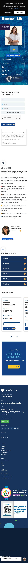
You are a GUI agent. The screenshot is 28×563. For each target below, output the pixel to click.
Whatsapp (4, 421)
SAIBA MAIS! (11, 324)
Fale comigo (13, 230)
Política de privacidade (6, 478)
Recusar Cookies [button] (8, 12)
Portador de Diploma (6, 450)
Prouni (2, 465)
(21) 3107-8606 (6, 397)
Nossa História (4, 473)
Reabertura (3, 454)
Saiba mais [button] (16, 8)
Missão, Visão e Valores (6, 476)
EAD (14, 50)
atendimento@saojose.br (11, 403)
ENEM (2, 448)
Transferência (4, 452)
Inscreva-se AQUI (13, 367)
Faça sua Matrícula (12, 55)
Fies (2, 463)
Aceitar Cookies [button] (19, 12)
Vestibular (3, 446)
